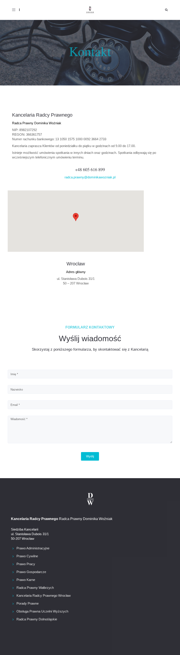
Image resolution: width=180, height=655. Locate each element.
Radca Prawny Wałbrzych (35, 587)
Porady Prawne (27, 603)
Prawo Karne (25, 580)
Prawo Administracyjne (32, 548)
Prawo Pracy (25, 564)
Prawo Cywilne (27, 556)
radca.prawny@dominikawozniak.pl (90, 177)
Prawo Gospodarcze (31, 572)
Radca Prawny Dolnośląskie (36, 619)
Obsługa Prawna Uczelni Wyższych (42, 611)
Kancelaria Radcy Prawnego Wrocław (43, 595)
